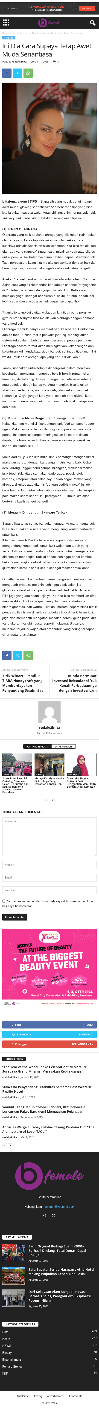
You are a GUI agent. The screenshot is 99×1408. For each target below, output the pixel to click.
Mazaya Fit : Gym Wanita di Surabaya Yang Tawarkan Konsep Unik (49, 781)
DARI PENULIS (63, 746)
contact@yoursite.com (59, 1206)
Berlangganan (82, 1044)
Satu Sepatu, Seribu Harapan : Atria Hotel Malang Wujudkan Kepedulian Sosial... (61, 1271)
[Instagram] (45, 1216)
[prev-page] (46, 800)
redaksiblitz (19, 61)
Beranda (7, 33)
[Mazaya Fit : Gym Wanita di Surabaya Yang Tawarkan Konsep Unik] (49, 764)
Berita (6, 1339)
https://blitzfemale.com (49, 733)
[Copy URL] (38, 73)
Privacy (38, 1396)
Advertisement (55, 1396)
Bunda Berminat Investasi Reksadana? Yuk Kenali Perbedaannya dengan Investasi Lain (74, 683)
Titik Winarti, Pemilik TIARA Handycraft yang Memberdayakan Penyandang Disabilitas (22, 683)
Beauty (7, 1352)
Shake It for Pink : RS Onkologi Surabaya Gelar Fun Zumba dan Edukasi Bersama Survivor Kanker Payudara (15, 785)
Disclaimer (23, 1396)
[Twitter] (17, 73)
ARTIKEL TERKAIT (37, 746)
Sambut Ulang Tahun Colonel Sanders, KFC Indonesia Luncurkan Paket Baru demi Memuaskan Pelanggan (43, 1109)
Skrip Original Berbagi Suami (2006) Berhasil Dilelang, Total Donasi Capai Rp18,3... (57, 1250)
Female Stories (12, 1366)
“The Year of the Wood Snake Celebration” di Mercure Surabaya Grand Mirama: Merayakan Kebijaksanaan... (44, 1069)
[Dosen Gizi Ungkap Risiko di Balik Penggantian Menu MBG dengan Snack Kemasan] (82, 764)
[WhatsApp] (28, 73)
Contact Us (75, 1396)
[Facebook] (7, 73)
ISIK (5, 1373)
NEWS (6, 1346)
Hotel (5, 1332)
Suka (90, 1024)
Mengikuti (86, 1034)
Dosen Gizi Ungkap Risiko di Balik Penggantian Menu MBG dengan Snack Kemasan (81, 782)
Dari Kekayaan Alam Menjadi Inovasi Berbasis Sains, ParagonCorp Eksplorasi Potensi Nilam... (60, 1296)
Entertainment (11, 1359)
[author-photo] (49, 712)
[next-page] (52, 800)
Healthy (20, 33)
